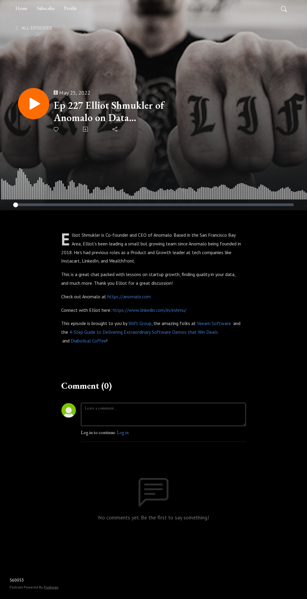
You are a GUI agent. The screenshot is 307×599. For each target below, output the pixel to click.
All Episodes (36, 28)
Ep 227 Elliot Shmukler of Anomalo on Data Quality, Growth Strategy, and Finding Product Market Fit (109, 111)
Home (22, 8)
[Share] (115, 129)
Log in (123, 432)
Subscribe (46, 8)
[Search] (284, 8)
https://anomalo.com (129, 296)
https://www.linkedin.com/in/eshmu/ (149, 310)
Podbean (51, 587)
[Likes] (56, 129)
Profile (70, 8)
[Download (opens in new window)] (85, 129)
